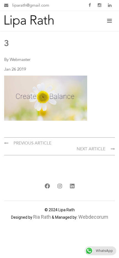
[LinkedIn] (72, 186)
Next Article (92, 149)
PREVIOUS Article (31, 143)
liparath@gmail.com (30, 5)
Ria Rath (42, 217)
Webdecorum (93, 217)
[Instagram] (60, 186)
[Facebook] (47, 186)
